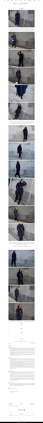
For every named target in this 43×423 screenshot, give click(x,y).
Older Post (32, 403)
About (8, 0)
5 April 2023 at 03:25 (13, 382)
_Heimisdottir (17, 341)
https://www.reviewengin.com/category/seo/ (13, 368)
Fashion (12, 0)
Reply (10, 389)
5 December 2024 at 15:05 (16, 391)
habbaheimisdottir (21, 341)
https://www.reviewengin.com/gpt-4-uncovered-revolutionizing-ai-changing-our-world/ (17, 385)
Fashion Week (29, 0)
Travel (25, 0)
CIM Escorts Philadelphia (12, 391)
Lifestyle (21, 0)
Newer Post (11, 403)
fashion (10, 343)
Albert (10, 382)
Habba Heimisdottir (26, 341)
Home (4, 0)
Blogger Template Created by (21, 422)
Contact (35, 0)
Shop (38, 0)
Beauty (16, 0)
